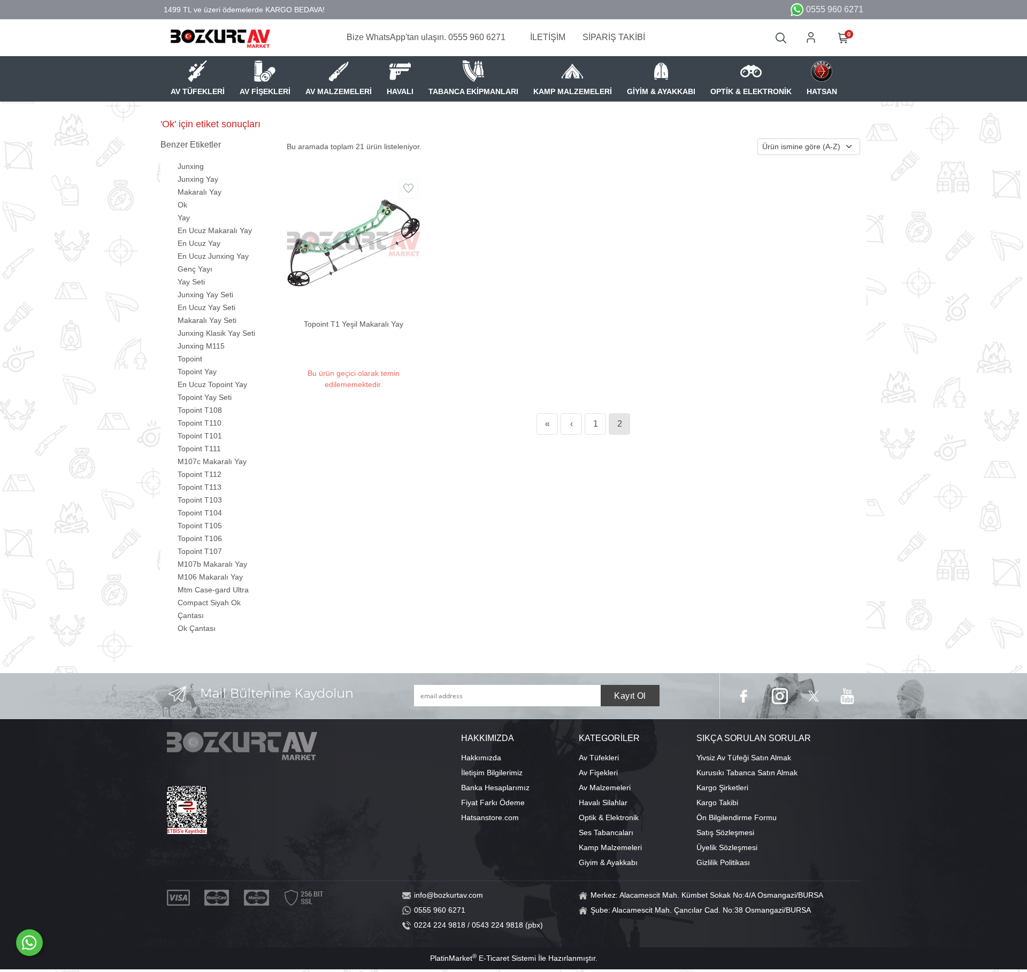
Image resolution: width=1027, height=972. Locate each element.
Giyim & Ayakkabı (608, 862)
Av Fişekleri (598, 772)
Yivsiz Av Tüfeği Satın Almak (743, 757)
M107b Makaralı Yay (212, 564)
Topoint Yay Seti (205, 397)
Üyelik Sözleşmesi (726, 847)
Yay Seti (191, 281)
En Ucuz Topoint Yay (212, 384)
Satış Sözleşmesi (725, 832)
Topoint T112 (199, 474)
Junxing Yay (198, 179)
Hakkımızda (481, 757)
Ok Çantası (197, 628)
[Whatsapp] (29, 942)
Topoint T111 (199, 448)
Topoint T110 (199, 423)
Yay (184, 217)
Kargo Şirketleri (722, 787)
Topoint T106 (200, 538)
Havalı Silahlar (603, 802)
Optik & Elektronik (609, 817)
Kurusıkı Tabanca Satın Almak (747, 772)
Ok (182, 204)
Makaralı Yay (199, 192)
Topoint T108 (200, 410)
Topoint (190, 358)
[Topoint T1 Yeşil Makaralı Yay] (353, 242)
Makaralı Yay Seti (207, 320)
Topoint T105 (200, 525)
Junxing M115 (201, 346)
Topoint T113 (199, 487)
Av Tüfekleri (599, 757)
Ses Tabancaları (606, 832)
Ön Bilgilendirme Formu (736, 817)
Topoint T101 (200, 435)
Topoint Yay (197, 371)
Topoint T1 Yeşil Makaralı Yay (353, 324)
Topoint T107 (200, 551)
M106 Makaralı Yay (210, 577)
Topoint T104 (200, 512)
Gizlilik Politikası (723, 862)
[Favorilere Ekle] (408, 188)
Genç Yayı (195, 269)
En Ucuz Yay (199, 243)
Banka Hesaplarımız (495, 787)
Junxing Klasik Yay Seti (216, 333)
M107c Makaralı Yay (212, 461)
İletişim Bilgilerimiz (492, 772)
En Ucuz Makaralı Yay (215, 230)
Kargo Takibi (717, 802)
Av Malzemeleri (605, 787)
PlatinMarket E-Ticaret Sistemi (483, 958)
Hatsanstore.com (490, 817)
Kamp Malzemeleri (610, 847)
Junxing (191, 166)
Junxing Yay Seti (205, 294)
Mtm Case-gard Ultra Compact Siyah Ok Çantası (213, 602)
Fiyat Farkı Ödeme (493, 802)
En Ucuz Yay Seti (206, 307)
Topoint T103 (200, 500)
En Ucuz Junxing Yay (213, 256)
